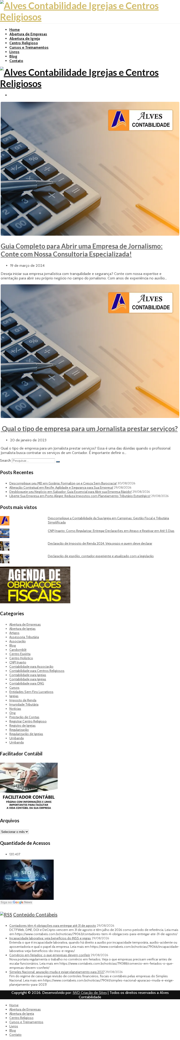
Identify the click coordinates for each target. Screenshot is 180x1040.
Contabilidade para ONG (26, 683)
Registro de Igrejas (22, 725)
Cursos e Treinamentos (29, 47)
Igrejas (14, 696)
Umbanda (16, 738)
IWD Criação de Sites (90, 992)
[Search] (58, 461)
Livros (14, 52)
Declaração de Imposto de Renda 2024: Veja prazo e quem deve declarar (100, 543)
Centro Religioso (23, 43)
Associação (17, 641)
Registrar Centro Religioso (28, 721)
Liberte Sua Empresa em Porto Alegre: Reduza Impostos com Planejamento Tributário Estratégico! (79, 496)
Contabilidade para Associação (31, 666)
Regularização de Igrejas (26, 734)
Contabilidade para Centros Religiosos (36, 671)
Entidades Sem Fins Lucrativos (31, 692)
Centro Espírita (19, 654)
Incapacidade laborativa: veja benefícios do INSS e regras (50, 938)
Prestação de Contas (24, 717)
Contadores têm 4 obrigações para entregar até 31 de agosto (52, 925)
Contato (16, 61)
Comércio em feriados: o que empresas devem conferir (49, 955)
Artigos (14, 633)
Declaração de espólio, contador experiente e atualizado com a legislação (101, 556)
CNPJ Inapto (17, 662)
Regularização (19, 730)
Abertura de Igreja (24, 38)
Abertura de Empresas (28, 34)
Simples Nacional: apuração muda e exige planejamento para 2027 (57, 972)
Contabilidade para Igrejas (27, 675)
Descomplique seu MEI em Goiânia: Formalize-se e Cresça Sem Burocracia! (63, 483)
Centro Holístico (21, 658)
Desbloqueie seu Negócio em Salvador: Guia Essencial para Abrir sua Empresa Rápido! (70, 492)
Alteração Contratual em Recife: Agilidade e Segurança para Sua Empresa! (61, 487)
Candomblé (17, 650)
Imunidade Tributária (23, 704)
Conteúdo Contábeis (35, 914)
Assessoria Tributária (24, 637)
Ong (12, 713)
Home (14, 29)
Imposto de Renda (22, 700)
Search (5, 460)
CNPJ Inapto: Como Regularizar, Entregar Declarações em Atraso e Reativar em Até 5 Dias (111, 531)
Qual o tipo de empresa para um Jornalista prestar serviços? (89, 428)
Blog (13, 56)
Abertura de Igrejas (22, 628)
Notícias (15, 709)
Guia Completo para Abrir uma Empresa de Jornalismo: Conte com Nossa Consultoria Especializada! (82, 250)
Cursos (14, 687)
